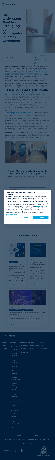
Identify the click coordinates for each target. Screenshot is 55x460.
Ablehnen (25, 217)
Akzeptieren (41, 217)
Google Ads (39, 206)
